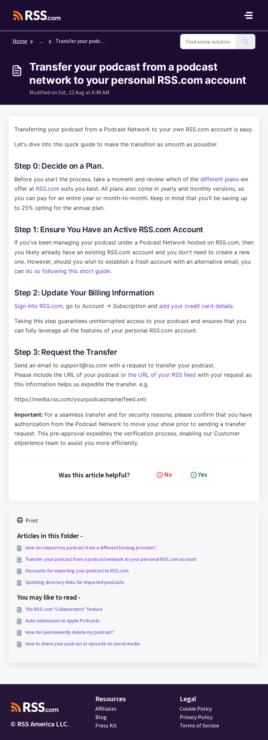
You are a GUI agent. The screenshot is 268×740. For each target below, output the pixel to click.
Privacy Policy (196, 716)
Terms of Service (199, 725)
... (41, 40)
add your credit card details (196, 305)
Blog (101, 716)
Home (20, 40)
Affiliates (106, 708)
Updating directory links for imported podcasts (74, 582)
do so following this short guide (67, 271)
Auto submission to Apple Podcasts (62, 620)
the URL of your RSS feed (162, 374)
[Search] (245, 41)
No (168, 474)
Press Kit (106, 725)
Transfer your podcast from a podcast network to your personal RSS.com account (110, 559)
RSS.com (47, 188)
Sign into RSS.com (38, 305)
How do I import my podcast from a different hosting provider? (90, 547)
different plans (219, 179)
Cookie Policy (196, 708)
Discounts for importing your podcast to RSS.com (77, 570)
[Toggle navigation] (248, 15)
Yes (202, 474)
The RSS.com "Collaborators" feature (64, 609)
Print (31, 520)
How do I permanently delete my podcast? (69, 632)
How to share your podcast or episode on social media (82, 643)
